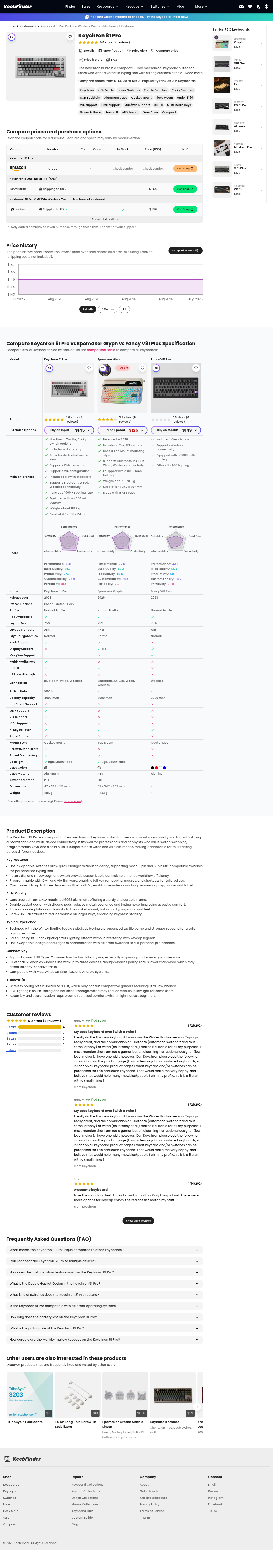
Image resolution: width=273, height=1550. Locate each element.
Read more (194, 73)
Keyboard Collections (87, 1485)
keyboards (28, 26)
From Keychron (85, 1087)
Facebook (215, 1504)
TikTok (212, 1511)
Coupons (10, 1524)
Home (10, 26)
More (199, 6)
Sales (86, 6)
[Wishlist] (250, 6)
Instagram (215, 1498)
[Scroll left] (12, 1407)
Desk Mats (10, 1511)
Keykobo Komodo (164, 1422)
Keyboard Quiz (82, 1511)
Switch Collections (85, 1498)
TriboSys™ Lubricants (25, 1422)
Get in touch (149, 1491)
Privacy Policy (149, 1504)
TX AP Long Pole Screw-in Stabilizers (75, 1424)
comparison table (101, 350)
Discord (213, 1491)
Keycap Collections (86, 1491)
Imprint (145, 1518)
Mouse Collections (85, 1504)
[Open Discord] (241, 6)
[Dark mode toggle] (259, 6)
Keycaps (132, 6)
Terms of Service (152, 1511)
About (144, 1485)
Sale (6, 1518)
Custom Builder (83, 1518)
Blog (75, 1524)
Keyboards (105, 6)
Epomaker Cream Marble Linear (122, 1424)
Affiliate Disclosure (153, 1498)
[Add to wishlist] (70, 37)
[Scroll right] (197, 1407)
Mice (180, 6)
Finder (70, 6)
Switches (158, 6)
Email (212, 1485)
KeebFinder (17, 6)
